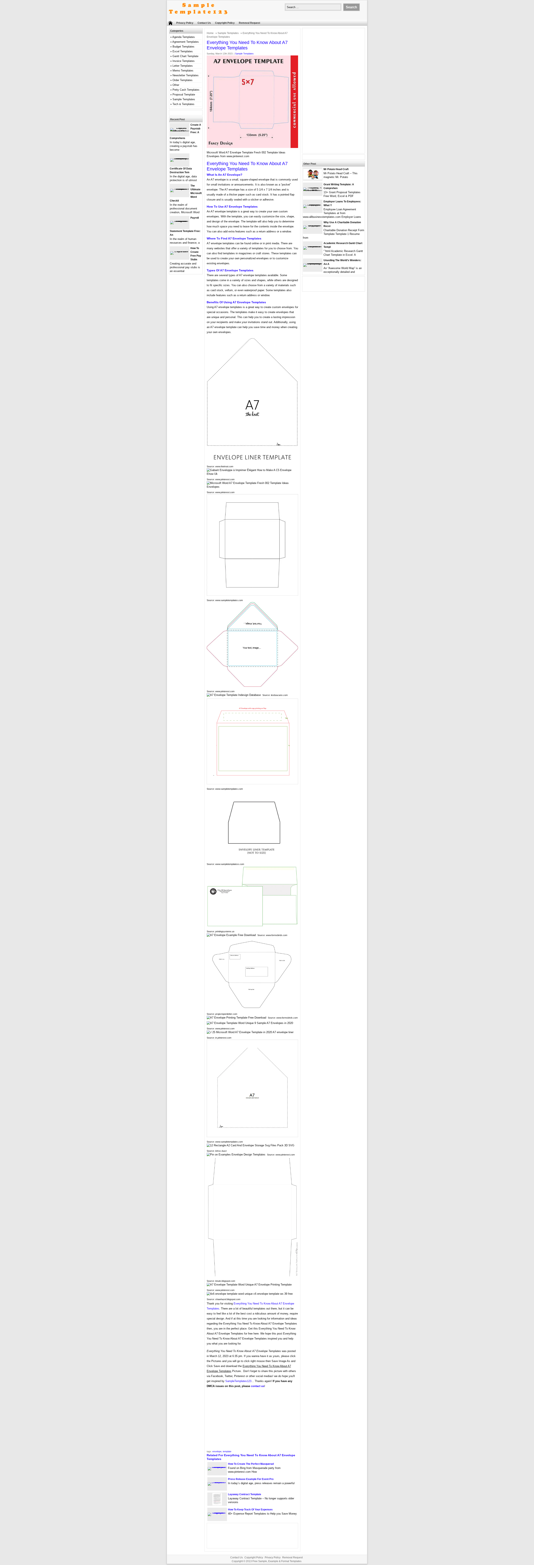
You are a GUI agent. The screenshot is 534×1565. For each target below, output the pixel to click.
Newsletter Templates (186, 75)
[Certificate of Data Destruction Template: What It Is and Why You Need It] (179, 158)
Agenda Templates (183, 37)
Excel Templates (183, 51)
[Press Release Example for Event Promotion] (217, 1482)
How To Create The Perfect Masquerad (251, 1463)
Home (210, 33)
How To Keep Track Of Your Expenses (250, 1509)
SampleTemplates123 (238, 1381)
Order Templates (183, 80)
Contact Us (204, 22)
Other (176, 84)
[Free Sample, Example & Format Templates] (198, 18)
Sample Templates (228, 33)
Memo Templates (183, 70)
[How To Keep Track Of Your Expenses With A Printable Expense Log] (217, 1512)
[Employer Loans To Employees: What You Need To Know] (312, 204)
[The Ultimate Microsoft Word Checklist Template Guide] (179, 188)
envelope (217, 1451)
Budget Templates (183, 46)
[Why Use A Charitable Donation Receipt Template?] (312, 225)
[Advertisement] (252, 1420)
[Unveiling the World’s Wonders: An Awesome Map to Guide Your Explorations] (312, 263)
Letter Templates (183, 65)
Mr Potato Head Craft (336, 169)
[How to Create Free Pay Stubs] (179, 251)
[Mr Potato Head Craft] (312, 178)
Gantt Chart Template (185, 56)
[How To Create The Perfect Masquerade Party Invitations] (217, 1467)
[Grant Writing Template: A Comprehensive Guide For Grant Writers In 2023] (312, 190)
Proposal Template (184, 94)
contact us (257, 1386)
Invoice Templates (184, 61)
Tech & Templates (183, 104)
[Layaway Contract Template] (217, 1504)
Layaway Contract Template (244, 1494)
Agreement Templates (185, 41)
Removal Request (249, 22)
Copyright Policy (225, 22)
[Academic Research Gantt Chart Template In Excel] (312, 246)
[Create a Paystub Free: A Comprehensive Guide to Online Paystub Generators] (179, 131)
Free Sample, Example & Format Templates (276, 1561)
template (227, 1451)
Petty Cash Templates (186, 89)
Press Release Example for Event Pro (250, 1479)
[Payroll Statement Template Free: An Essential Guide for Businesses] (179, 220)
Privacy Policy (184, 22)
